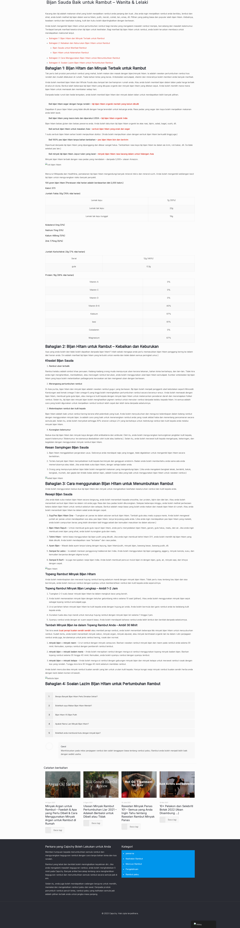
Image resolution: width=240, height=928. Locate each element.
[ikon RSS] (123, 919)
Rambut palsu (132, 874)
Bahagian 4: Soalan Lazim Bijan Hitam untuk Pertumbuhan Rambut (81, 62)
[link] (120, 696)
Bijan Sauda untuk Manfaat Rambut (69, 48)
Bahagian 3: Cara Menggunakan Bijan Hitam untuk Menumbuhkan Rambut (84, 58)
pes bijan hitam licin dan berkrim (113, 139)
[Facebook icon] (116, 919)
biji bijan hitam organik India (114, 118)
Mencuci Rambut (134, 864)
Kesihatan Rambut (134, 858)
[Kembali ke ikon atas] (120, 906)
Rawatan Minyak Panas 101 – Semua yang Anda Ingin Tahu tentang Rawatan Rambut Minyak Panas (138, 813)
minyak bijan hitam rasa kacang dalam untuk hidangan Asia (126, 154)
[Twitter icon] (120, 919)
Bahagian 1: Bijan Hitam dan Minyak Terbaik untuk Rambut (76, 38)
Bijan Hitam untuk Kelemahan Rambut (71, 52)
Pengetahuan (132, 869)
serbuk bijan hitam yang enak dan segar (111, 129)
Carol (63, 746)
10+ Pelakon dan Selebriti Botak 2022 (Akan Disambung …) (176, 809)
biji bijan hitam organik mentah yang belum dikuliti (115, 104)
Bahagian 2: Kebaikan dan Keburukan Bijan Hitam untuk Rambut (79, 43)
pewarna (130, 853)
